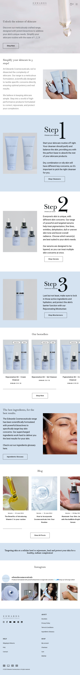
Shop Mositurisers (55, 315)
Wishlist (43, 656)
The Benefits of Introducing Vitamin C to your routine (16, 518)
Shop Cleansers (54, 179)
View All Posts (40, 535)
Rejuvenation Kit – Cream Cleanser (16, 378)
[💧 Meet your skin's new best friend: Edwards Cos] (69, 592)
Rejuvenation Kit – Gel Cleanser (44, 377)
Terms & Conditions (47, 627)
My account (45, 643)
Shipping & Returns (9, 643)
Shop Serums (53, 259)
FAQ (4, 647)
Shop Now (11, 46)
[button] (25, 364)
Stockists (44, 619)
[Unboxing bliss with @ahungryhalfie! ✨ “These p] (49, 592)
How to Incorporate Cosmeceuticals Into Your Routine (44, 519)
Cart (42, 651)
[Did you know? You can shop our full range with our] (30, 592)
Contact (5, 651)
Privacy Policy (45, 623)
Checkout (44, 647)
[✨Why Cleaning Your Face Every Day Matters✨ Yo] (10, 592)
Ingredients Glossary (15, 457)
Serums (10, 513)
